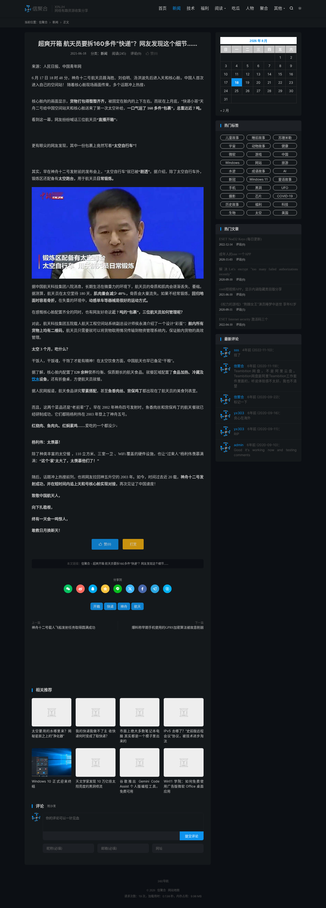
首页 (162, 8)
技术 (191, 8)
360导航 (163, 881)
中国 (285, 154)
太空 (258, 213)
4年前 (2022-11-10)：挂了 (255, 352)
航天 (137, 606)
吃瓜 (236, 8)
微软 (232, 154)
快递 (110, 606)
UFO (284, 188)
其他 (278, 8)
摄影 (232, 196)
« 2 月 (224, 110)
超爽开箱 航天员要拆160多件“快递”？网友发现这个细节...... (117, 43)
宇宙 (232, 146)
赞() (152, 53)
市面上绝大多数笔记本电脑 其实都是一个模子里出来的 (139, 736)
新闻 (177, 8)
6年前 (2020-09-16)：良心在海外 (258, 415)
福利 (205, 8)
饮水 (35, 379)
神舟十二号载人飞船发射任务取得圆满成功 (63, 627)
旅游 (285, 163)
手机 (232, 188)
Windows (232, 163)
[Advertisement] (118, 660)
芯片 (258, 196)
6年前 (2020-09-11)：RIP (258, 431)
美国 (285, 213)
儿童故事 (232, 138)
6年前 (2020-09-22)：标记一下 (258, 399)
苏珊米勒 (285, 138)
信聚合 (37, 8)
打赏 (133, 544)
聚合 (264, 8)
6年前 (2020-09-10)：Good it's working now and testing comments (265, 450)
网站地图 (173, 890)
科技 (285, 204)
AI (284, 171)
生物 (232, 213)
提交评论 (191, 836)
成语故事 (258, 171)
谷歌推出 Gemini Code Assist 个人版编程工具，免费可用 (139, 786)
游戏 (258, 154)
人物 (250, 8)
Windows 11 (258, 179)
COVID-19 (285, 196)
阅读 (219, 8)
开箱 (96, 606)
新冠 (232, 179)
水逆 (232, 171)
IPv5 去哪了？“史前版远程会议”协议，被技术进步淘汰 (183, 736)
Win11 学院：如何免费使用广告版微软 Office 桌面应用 (183, 786)
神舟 (124, 606)
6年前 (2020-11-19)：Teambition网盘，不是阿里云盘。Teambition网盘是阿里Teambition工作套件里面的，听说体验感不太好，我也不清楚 (265, 376)
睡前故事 (258, 138)
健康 (285, 146)
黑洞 (258, 188)
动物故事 (258, 146)
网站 (258, 163)
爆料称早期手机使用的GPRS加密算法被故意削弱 (168, 627)
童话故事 (285, 179)
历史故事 (232, 204)
